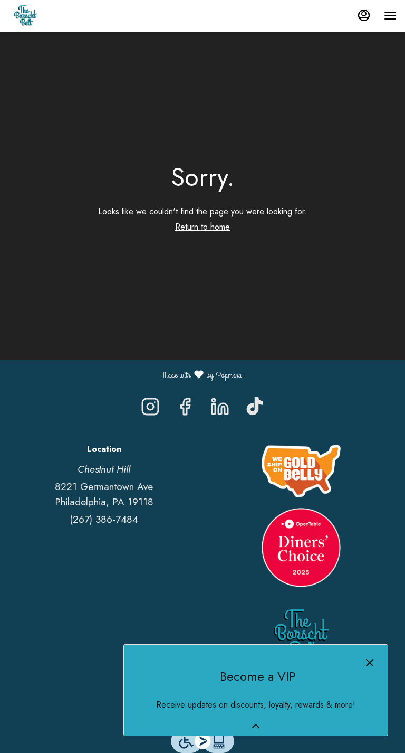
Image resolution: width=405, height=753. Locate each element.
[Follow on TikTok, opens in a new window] (254, 409)
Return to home (202, 227)
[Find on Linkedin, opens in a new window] (219, 409)
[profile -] (364, 15)
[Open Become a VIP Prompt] (255, 726)
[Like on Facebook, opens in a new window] (185, 409)
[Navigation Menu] (390, 16)
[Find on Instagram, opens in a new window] (150, 409)
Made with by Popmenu (125, 374)
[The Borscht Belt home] (55, 16)
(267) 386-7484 (104, 519)
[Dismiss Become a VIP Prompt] (369, 662)
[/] (301, 470)
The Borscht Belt (301, 634)
